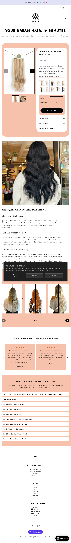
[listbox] (56, 98)
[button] (15, 98)
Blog (35, 493)
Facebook (36, 509)
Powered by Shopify (44, 537)
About (35, 489)
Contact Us (35, 478)
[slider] (12, 298)
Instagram (36, 511)
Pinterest (36, 513)
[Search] (64, 17)
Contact (35, 491)
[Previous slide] (6, 71)
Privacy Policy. (50, 270)
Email (36, 507)
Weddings (35, 495)
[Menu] (6, 18)
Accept (34, 275)
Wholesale (35, 497)
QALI (34, 537)
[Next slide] (32, 71)
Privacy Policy (35, 469)
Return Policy (35, 475)
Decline (53, 275)
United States (34, 526)
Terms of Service (35, 471)
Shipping (35, 473)
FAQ (35, 487)
